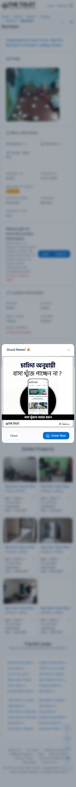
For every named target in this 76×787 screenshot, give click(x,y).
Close (14, 435)
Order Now (58, 435)
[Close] (68, 349)
